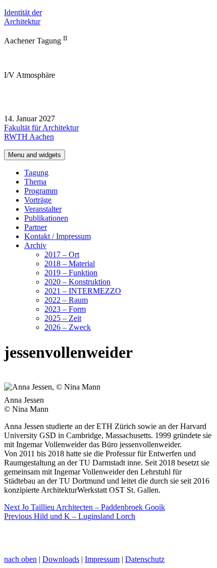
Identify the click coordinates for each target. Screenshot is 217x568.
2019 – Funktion (70, 272)
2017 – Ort (61, 254)
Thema (35, 181)
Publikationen (46, 218)
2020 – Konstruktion (77, 281)
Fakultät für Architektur (41, 127)
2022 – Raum (66, 300)
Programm (41, 190)
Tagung (36, 172)
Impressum (102, 559)
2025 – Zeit (62, 318)
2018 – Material (69, 263)
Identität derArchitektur (23, 17)
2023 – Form (65, 309)
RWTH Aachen (29, 136)
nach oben (20, 559)
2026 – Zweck (67, 327)
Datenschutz (145, 559)
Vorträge (37, 200)
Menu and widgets (34, 155)
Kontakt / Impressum (57, 236)
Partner (35, 227)
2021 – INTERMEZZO (82, 291)
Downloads (60, 559)
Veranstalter (43, 209)
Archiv (35, 245)
